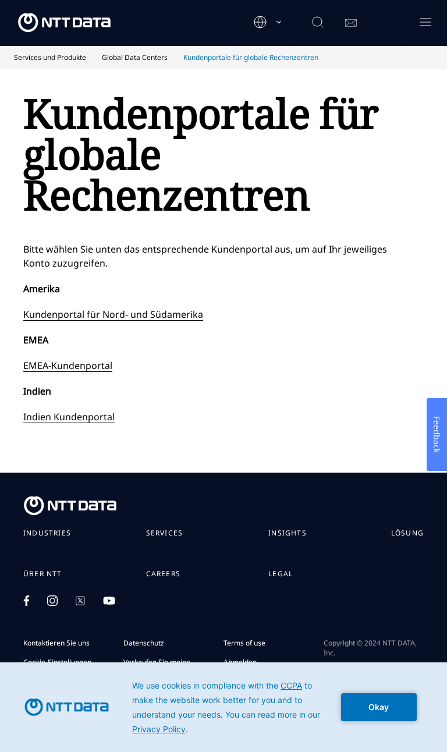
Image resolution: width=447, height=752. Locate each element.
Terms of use (244, 643)
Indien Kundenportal (69, 416)
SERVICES (164, 533)
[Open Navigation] (425, 23)
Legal (280, 574)
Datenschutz (143, 643)
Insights (287, 533)
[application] (223, 707)
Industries (47, 533)
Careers (163, 574)
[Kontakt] (351, 23)
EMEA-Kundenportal (67, 365)
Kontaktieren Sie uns (56, 643)
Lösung (407, 533)
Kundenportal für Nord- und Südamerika (113, 314)
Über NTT (42, 574)
